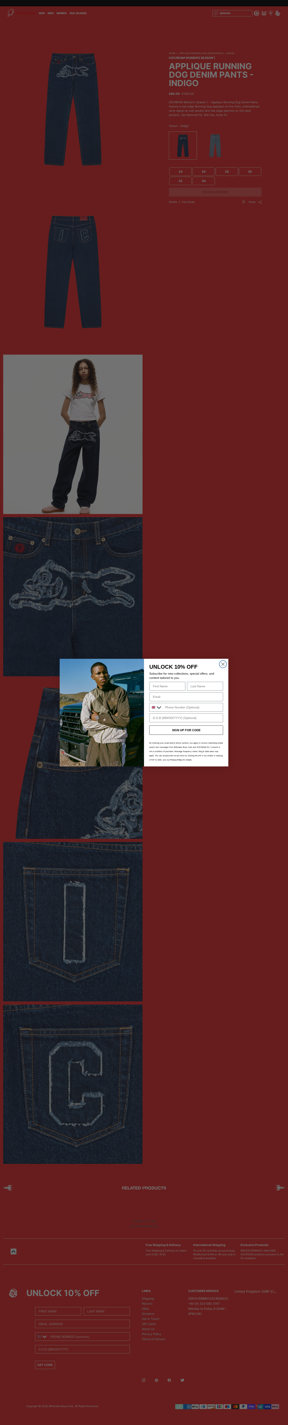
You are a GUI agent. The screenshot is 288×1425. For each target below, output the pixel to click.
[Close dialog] (223, 664)
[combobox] (156, 707)
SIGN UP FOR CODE (186, 730)
